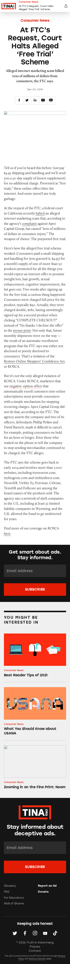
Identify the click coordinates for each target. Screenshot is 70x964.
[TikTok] (55, 933)
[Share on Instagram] (35, 933)
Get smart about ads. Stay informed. (35, 554)
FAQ (6, 891)
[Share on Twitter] (27, 100)
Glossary (10, 885)
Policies (35, 946)
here (7, 533)
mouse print (22, 330)
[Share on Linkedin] (35, 100)
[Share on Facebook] (19, 100)
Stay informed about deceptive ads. (35, 830)
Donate (43, 891)
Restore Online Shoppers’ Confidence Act (34, 361)
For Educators (14, 897)
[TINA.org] (35, 811)
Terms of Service (37, 958)
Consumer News (35, 20)
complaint (29, 223)
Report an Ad (47, 885)
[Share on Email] (43, 100)
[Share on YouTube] (45, 933)
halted (40, 213)
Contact (35, 950)
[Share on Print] (51, 100)
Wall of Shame (14, 903)
